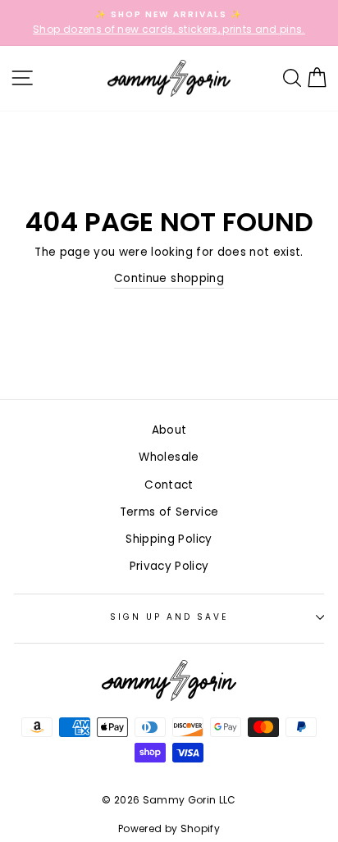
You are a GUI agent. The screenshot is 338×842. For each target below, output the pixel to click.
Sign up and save (169, 617)
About (169, 430)
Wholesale (169, 457)
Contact (168, 485)
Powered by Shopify (169, 828)
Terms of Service (169, 512)
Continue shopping (169, 278)
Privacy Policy (169, 566)
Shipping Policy (169, 539)
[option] (169, 23)
